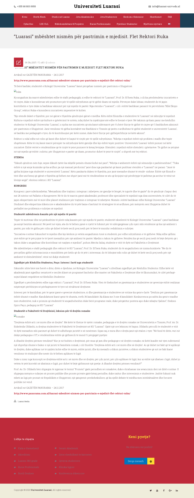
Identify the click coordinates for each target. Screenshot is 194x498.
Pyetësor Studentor (127, 24)
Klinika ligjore (66, 467)
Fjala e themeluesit (28, 448)
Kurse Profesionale (100, 24)
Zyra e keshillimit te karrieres (75, 454)
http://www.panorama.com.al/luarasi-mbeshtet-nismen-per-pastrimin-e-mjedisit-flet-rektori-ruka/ (72, 80)
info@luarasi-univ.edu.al (165, 6)
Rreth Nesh (39, 17)
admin (51, 62)
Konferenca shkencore (72, 473)
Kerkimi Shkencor (133, 17)
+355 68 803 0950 (26, 6)
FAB (170, 17)
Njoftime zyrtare (153, 24)
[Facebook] (163, 490)
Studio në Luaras (61, 17)
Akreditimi (24, 454)
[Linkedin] (176, 490)
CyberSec (28, 24)
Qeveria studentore (69, 460)
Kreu (24, 17)
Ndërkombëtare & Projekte (69, 24)
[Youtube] (157, 490)
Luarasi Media (23, 401)
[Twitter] (150, 490)
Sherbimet (156, 17)
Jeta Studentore (108, 17)
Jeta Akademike (85, 17)
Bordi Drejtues (26, 473)
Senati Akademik (68, 448)
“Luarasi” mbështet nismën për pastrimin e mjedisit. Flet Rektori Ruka (69, 67)
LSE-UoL (44, 24)
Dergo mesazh (136, 461)
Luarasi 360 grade (27, 460)
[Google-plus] (170, 490)
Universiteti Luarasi (97, 6)
